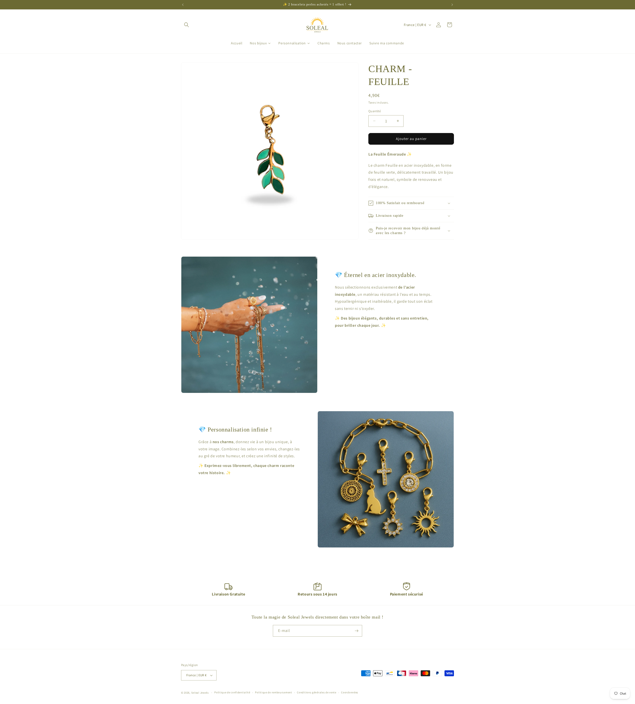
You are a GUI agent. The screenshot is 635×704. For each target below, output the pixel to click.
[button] (186, 24)
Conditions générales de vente (316, 692)
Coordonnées (349, 692)
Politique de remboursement (273, 692)
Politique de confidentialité (232, 692)
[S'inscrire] (356, 631)
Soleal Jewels (200, 692)
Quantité (374, 111)
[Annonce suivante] (452, 4)
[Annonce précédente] (182, 4)
